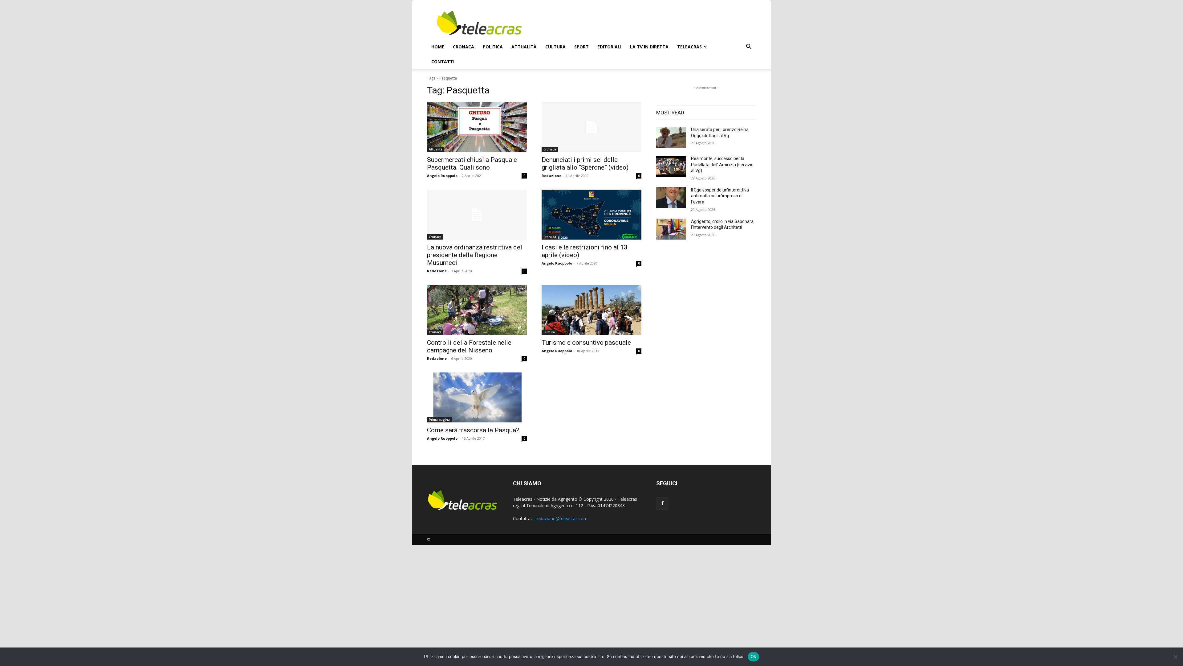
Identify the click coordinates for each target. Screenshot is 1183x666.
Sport (581, 47)
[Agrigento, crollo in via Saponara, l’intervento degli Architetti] (671, 229)
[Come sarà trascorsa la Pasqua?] (477, 397)
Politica (493, 47)
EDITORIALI (609, 47)
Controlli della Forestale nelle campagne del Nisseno (469, 346)
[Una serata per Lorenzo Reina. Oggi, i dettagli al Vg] (671, 137)
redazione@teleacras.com (561, 518)
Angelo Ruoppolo (442, 175)
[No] (1175, 657)
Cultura (555, 47)
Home (437, 47)
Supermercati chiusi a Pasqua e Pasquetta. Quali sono (472, 163)
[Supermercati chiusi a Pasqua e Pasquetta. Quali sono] (477, 127)
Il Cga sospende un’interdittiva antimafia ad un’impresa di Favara (720, 195)
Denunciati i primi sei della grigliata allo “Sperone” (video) (585, 163)
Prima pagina (439, 419)
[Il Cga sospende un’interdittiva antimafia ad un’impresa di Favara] (671, 197)
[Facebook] (662, 503)
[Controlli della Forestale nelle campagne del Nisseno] (477, 310)
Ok (753, 656)
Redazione (551, 175)
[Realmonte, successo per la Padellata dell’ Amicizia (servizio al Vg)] (671, 166)
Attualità (524, 47)
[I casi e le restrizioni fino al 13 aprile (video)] (591, 215)
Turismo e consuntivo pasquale (586, 342)
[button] (748, 47)
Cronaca (463, 47)
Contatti (442, 61)
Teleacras (689, 47)
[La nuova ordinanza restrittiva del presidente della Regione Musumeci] (477, 215)
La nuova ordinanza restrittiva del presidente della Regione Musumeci (474, 255)
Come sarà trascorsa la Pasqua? (473, 430)
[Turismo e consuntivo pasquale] (591, 310)
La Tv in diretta (649, 47)
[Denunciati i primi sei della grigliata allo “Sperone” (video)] (591, 127)
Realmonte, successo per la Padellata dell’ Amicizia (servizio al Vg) (722, 164)
